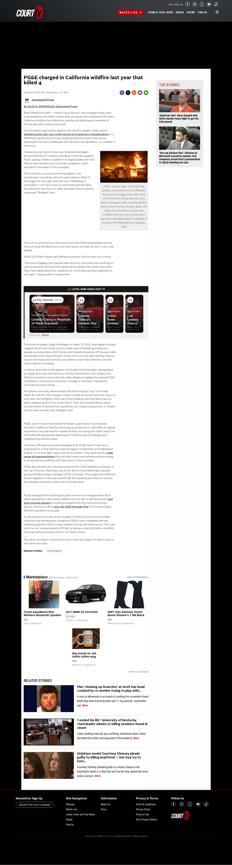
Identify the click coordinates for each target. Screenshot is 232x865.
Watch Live (128, 12)
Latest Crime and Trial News (80, 814)
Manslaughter (54, 550)
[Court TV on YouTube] (209, 5)
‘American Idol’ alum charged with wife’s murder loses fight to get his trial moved (179, 118)
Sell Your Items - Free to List (63, 577)
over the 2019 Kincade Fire (71, 506)
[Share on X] (128, 92)
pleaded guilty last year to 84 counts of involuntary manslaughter (66, 134)
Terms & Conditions (146, 804)
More (85, 705)
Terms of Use (142, 814)
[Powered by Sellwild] (143, 672)
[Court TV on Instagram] (195, 5)
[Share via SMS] (146, 92)
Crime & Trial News (160, 12)
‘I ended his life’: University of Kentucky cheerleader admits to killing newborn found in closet (112, 724)
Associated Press (43, 100)
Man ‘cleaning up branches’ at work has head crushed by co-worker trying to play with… (111, 689)
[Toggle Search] (217, 12)
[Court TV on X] (202, 5)
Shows (191, 12)
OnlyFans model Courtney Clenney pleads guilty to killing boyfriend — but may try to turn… (109, 757)
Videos (180, 12)
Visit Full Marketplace (137, 577)
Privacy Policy (143, 809)
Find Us (202, 12)
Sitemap (70, 804)
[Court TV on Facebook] (187, 5)
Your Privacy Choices (146, 819)
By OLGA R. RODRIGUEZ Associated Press (50, 106)
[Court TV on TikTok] (216, 5)
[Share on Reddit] (134, 92)
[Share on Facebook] (122, 92)
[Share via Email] (140, 92)
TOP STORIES (169, 85)
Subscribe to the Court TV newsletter (35, 804)
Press (104, 809)
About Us (105, 804)
